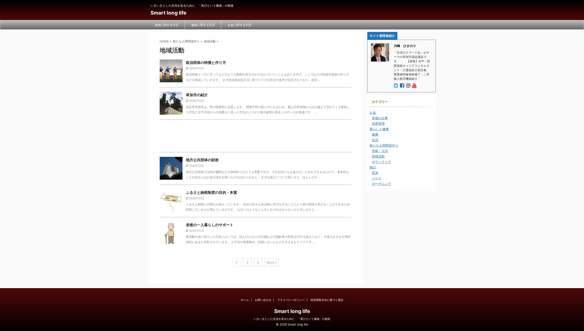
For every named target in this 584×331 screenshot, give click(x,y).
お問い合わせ (263, 300)
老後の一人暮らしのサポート (209, 224)
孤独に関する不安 (166, 25)
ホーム (245, 300)
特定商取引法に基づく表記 (326, 300)
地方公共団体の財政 (202, 160)
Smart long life (168, 13)
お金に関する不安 (239, 25)
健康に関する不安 (203, 25)
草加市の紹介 (197, 95)
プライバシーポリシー (291, 300)
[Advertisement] (255, 137)
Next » (271, 262)
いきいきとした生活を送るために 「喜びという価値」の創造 (292, 319)
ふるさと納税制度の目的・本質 (211, 192)
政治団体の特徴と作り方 (206, 62)
